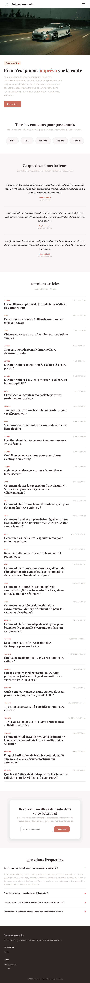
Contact (7, 968)
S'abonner (62, 829)
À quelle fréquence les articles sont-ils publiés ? (26, 893)
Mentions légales (10, 964)
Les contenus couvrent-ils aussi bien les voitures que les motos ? (34, 902)
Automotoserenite (23, 4)
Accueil (6, 952)
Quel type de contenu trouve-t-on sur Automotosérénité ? (31, 868)
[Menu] (84, 4)
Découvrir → (12, 104)
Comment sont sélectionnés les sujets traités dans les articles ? (33, 911)
